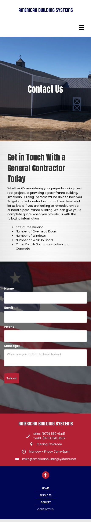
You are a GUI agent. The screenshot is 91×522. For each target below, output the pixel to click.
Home (45, 488)
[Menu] (81, 27)
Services (46, 495)
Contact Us (45, 509)
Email (8, 308)
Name (9, 288)
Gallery (45, 502)
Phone (9, 327)
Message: (12, 346)
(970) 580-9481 (53, 434)
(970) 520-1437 (53, 438)
